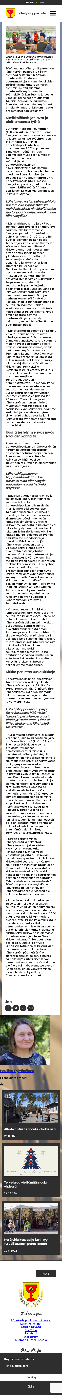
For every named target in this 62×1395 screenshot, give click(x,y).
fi (37, 2)
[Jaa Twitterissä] (15, 1008)
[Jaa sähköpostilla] (30, 1008)
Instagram (31, 1336)
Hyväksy (31, 1377)
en (32, 2)
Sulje (31, 1386)
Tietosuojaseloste (16, 1365)
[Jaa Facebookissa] (8, 1008)
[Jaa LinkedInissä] (23, 1008)
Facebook (31, 1333)
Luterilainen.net (31, 1323)
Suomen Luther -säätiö (31, 1340)
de (27, 2)
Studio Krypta (31, 1327)
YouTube (31, 1330)
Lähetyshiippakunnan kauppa (31, 1320)
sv (42, 2)
